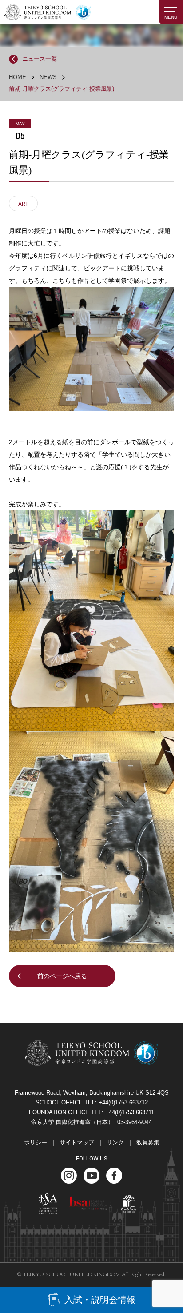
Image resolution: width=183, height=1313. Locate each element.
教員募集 (147, 1142)
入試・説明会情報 (99, 1300)
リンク (115, 1142)
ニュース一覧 (39, 59)
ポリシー (35, 1142)
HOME (17, 77)
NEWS (48, 77)
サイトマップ (77, 1142)
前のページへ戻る (62, 976)
